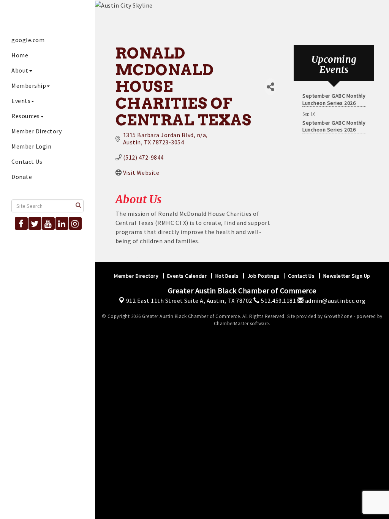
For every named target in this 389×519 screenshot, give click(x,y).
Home (19, 55)
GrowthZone (338, 316)
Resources (25, 116)
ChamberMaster (231, 323)
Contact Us (26, 161)
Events (20, 100)
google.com (27, 40)
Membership (28, 85)
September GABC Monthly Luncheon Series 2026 (333, 97)
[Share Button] (270, 86)
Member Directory (36, 131)
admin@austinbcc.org (334, 300)
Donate (21, 176)
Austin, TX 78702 (189, 300)
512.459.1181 (278, 300)
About (19, 70)
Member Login (31, 146)
